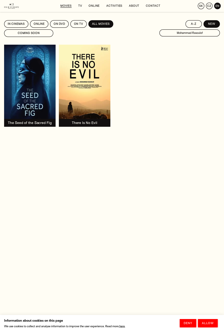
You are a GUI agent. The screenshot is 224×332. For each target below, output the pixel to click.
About (134, 5)
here (122, 326)
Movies (66, 5)
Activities (114, 5)
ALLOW (208, 323)
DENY (188, 323)
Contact (153, 5)
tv (80, 5)
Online (94, 5)
